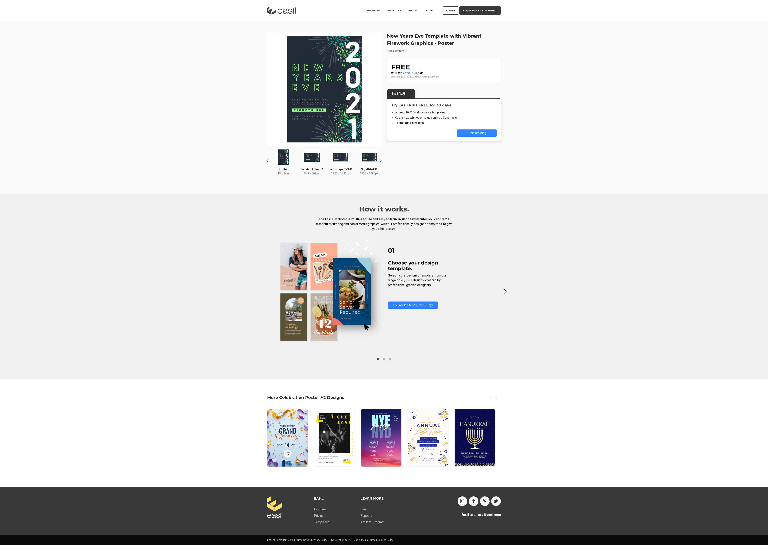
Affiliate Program (372, 522)
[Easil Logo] (282, 10)
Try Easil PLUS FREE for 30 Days (413, 305)
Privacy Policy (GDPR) (340, 540)
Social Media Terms (365, 540)
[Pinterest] (485, 501)
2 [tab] (384, 359)
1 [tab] (378, 359)
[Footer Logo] (274, 507)
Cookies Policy (385, 540)
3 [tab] (390, 359)
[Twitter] (496, 501)
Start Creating (477, 133)
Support (366, 516)
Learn (429, 10)
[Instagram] (462, 501)
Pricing (412, 10)
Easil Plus (410, 73)
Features (320, 509)
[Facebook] (473, 501)
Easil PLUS (399, 93)
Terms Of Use (303, 540)
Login (450, 10)
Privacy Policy (319, 540)
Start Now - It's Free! (479, 10)
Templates (321, 522)
